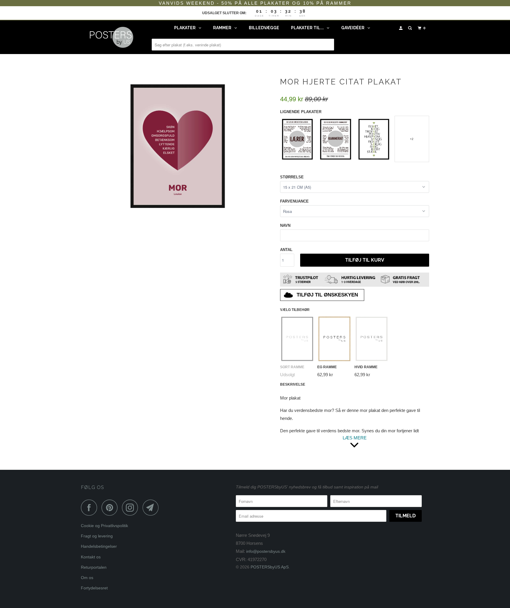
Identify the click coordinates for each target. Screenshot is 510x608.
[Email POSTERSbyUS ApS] (152, 507)
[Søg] (410, 28)
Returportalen (94, 567)
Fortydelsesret (94, 588)
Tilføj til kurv (364, 260)
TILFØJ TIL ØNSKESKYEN (327, 295)
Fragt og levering (97, 536)
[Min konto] (401, 28)
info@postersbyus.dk (265, 551)
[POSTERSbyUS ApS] (111, 37)
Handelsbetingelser (99, 546)
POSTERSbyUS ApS (270, 567)
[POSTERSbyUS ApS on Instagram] (131, 507)
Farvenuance (294, 201)
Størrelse (292, 177)
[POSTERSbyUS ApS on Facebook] (90, 507)
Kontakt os (91, 557)
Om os (87, 577)
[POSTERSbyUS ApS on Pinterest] (111, 507)
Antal (286, 249)
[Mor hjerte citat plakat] (177, 145)
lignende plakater (300, 112)
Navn (285, 225)
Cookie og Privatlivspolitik (104, 525)
